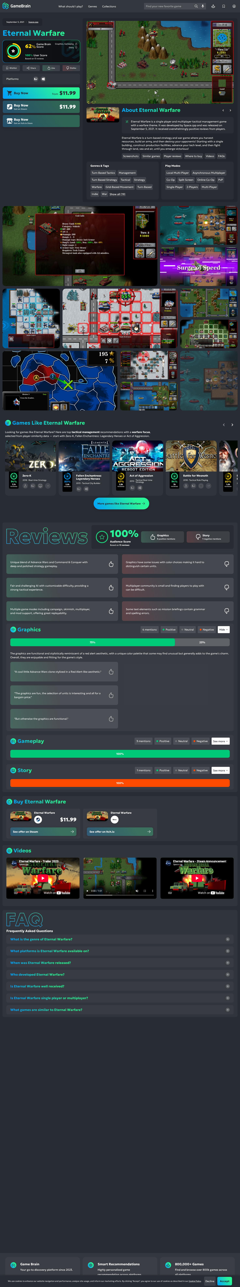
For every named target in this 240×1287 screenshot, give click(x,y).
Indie (95, 194)
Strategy (139, 179)
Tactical (125, 179)
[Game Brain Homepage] (17, 6)
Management (127, 172)
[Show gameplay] (40, 445)
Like (53, 68)
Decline (209, 1281)
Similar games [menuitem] (151, 156)
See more (219, 741)
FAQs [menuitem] (221, 156)
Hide (222, 629)
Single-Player (175, 187)
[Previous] (224, 425)
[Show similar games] (49, 445)
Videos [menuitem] (210, 156)
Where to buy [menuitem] (193, 156)
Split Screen (186, 179)
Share (33, 68)
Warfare (97, 187)
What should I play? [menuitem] (70, 6)
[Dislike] (30, 445)
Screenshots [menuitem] (131, 156)
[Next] (232, 425)
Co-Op (171, 179)
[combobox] (168, 6)
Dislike (73, 68)
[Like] (21, 445)
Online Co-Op (205, 179)
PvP (220, 179)
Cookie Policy (195, 1281)
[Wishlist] (223, 6)
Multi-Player (209, 187)
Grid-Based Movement (120, 187)
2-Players (192, 187)
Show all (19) (117, 194)
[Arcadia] (213, 6)
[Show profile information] (234, 6)
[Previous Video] (223, 110)
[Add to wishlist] (12, 445)
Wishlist (13, 68)
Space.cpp (33, 22)
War (104, 194)
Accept (224, 1281)
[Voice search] (203, 6)
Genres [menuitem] (92, 6)
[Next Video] (230, 110)
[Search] (196, 6)
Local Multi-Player (178, 172)
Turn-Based (144, 187)
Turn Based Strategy (104, 179)
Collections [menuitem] (109, 6)
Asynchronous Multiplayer (209, 172)
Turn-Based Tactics (103, 172)
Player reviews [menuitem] (172, 156)
